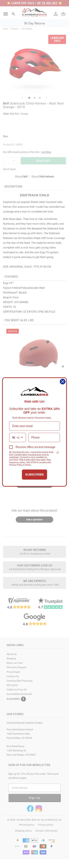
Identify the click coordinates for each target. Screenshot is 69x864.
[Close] (62, 381)
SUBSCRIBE (34, 474)
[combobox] (17, 437)
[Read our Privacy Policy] (58, 452)
